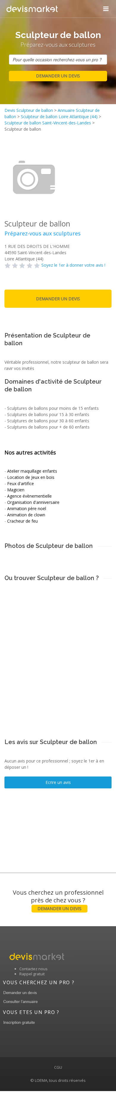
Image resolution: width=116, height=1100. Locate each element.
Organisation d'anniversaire (33, 502)
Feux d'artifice (20, 483)
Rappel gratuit (32, 973)
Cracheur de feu (22, 521)
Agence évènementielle (29, 496)
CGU (58, 1067)
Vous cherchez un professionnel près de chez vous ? (58, 899)
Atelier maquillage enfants (32, 471)
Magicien (15, 490)
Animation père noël (26, 508)
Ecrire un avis (58, 782)
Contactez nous (33, 968)
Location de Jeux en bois (30, 477)
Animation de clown (26, 515)
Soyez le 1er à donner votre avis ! (73, 265)
